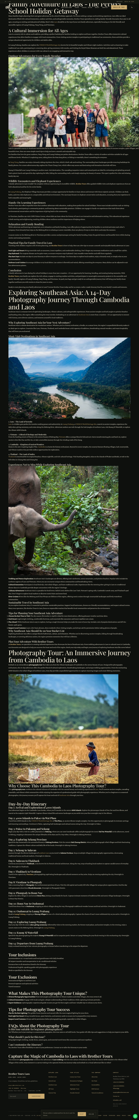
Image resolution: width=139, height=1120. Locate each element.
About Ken (95, 1077)
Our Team (94, 1081)
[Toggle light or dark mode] (132, 7)
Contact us (116, 1096)
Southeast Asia (83, 315)
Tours (77, 7)
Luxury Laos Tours (75, 1077)
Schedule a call (117, 1100)
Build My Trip (129, 1)
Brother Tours (81, 184)
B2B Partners (95, 1089)
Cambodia (41, 447)
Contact (105, 7)
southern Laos (44, 853)
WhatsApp (120, 1)
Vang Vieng (14, 162)
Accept (82, 1114)
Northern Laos (53, 1077)
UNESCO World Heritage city (49, 45)
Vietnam (62, 437)
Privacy (124, 1115)
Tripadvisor (112, 1115)
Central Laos (52, 1081)
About (97, 7)
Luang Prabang (15, 192)
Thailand (11, 457)
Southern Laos (53, 1085)
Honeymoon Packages (76, 1081)
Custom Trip (52, 1093)
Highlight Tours (74, 1089)
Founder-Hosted (74, 1093)
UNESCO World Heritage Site (86, 424)
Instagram (98, 1115)
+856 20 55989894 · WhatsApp (17, 1088)
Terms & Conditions (97, 1093)
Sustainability (96, 1085)
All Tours (51, 1089)
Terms (129, 1115)
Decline (91, 1114)
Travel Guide (87, 7)
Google (118, 1115)
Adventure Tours (74, 1085)
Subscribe (36, 1096)
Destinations (66, 7)
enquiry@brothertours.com (16, 1085)
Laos (55, 22)
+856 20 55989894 (118, 1082)
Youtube (105, 1115)
